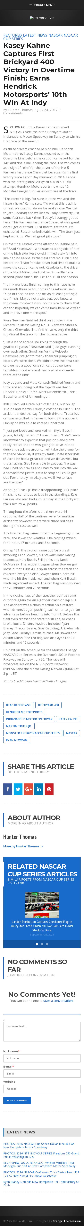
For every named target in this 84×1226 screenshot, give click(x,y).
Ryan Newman (16, 740)
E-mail (8, 1066)
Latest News (35, 35)
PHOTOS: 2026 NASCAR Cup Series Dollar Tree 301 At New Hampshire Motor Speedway (38, 1145)
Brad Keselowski (18, 705)
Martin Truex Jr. (19, 726)
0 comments (13, 113)
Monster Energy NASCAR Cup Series (33, 733)
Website (9, 1081)
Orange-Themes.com (67, 1221)
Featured (12, 35)
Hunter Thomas (20, 110)
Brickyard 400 (48, 705)
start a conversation (58, 1001)
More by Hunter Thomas (21, 846)
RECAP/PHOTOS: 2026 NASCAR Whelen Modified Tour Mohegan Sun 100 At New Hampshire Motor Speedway (39, 1164)
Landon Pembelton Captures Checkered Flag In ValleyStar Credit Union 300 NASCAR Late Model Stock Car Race (42, 925)
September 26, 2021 (42, 934)
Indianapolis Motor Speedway (29, 719)
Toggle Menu (44, 5)
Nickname (11, 1051)
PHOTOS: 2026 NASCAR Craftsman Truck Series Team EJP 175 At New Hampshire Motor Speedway (41, 1173)
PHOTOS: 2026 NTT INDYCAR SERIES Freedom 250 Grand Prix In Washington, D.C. (41, 1155)
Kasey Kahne (68, 719)
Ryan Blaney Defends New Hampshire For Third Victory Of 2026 (41, 1183)
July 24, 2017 (47, 110)
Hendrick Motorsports (24, 712)
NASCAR (55, 35)
